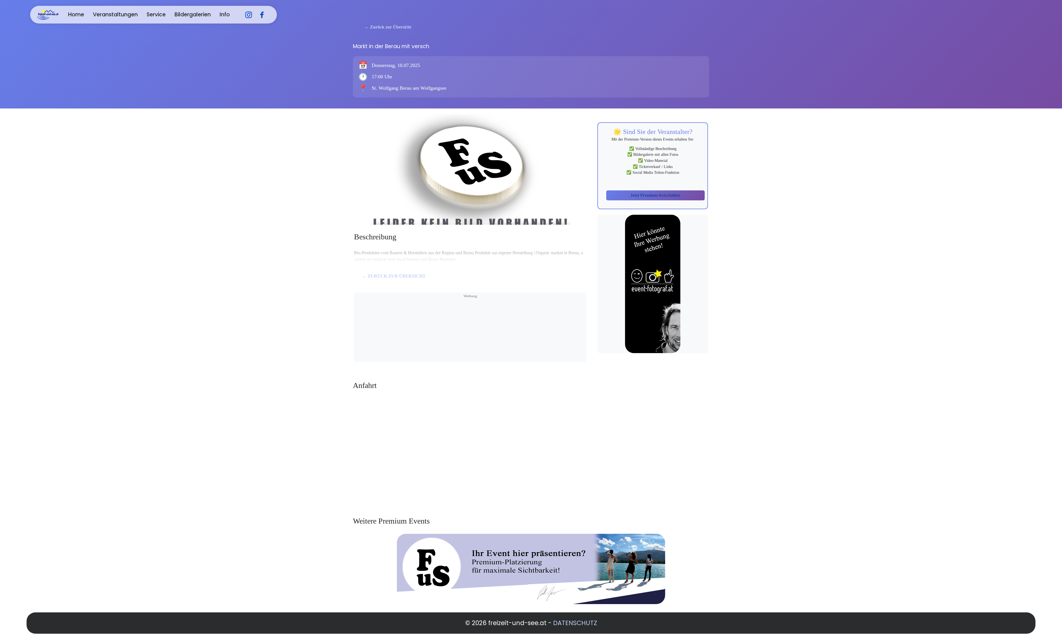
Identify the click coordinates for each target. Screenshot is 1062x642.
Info (225, 14)
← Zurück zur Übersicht (388, 27)
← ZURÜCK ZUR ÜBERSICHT (394, 276)
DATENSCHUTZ (575, 622)
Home (76, 14)
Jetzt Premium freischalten (655, 195)
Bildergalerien (193, 14)
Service (156, 14)
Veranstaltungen (115, 14)
